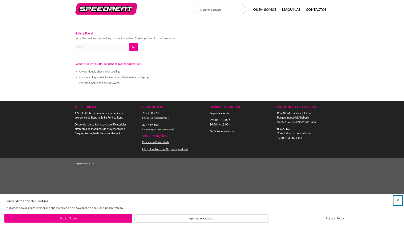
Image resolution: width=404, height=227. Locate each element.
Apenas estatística (201, 218)
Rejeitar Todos (335, 218)
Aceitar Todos (68, 218)
